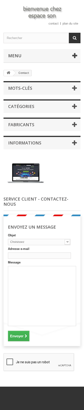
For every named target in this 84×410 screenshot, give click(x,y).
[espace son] (42, 12)
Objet (12, 235)
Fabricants (21, 124)
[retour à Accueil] (8, 73)
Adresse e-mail (18, 249)
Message (14, 262)
